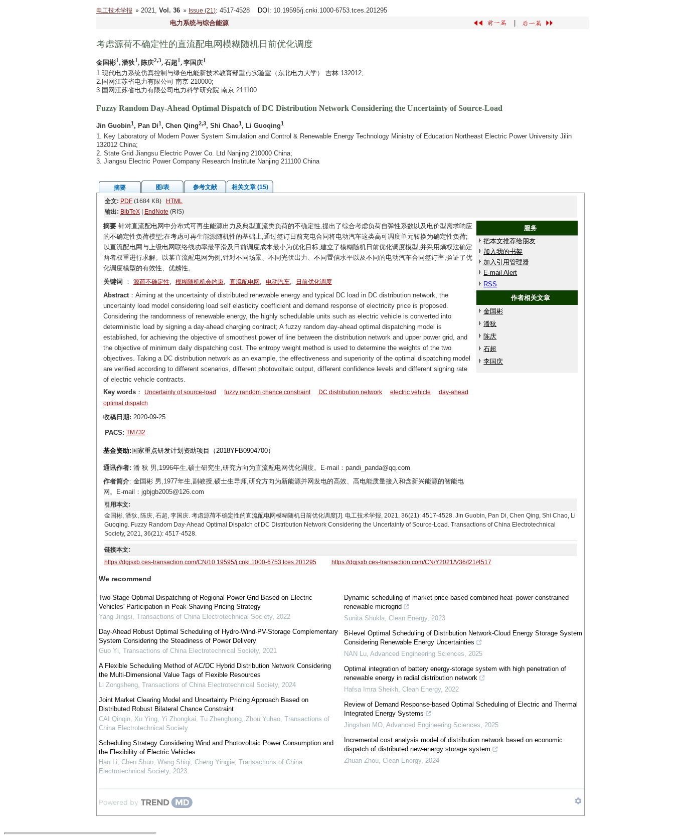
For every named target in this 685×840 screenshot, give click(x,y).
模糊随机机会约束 (200, 281)
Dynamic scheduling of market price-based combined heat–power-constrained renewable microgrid (456, 602)
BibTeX (130, 211)
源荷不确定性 (151, 281)
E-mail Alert (500, 272)
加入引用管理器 (506, 262)
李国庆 (493, 361)
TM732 (135, 432)
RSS (490, 284)
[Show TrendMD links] (578, 801)
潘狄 (489, 323)
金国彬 (493, 311)
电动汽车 (278, 281)
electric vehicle (410, 392)
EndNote (156, 211)
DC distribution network (350, 392)
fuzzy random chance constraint (267, 392)
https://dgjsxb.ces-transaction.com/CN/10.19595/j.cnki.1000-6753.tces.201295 (210, 562)
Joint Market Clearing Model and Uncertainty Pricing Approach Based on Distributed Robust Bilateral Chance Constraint (203, 704)
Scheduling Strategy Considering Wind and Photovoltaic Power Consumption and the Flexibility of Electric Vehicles (216, 747)
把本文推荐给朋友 (509, 241)
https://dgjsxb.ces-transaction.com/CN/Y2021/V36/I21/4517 (411, 562)
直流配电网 (245, 281)
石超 (489, 349)
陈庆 (489, 336)
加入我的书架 (503, 251)
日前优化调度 (314, 281)
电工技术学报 (114, 10)
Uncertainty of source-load (180, 392)
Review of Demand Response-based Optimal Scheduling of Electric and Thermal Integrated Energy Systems (461, 709)
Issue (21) (202, 10)
